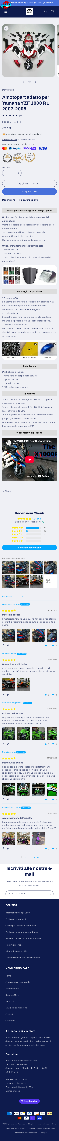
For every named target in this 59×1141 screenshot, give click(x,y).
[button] (6, 11)
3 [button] (30, 857)
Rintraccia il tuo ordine (16, 1008)
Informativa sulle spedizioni (26, 1132)
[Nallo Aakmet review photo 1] (8, 684)
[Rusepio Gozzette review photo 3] (38, 838)
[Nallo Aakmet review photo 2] (23, 684)
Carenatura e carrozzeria (17, 982)
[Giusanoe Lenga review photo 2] (23, 635)
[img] (9, 611)
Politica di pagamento (16, 919)
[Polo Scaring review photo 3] (38, 789)
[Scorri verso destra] (36, 82)
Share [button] (8, 491)
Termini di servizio (14, 945)
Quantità (6, 167)
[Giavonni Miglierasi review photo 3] (38, 733)
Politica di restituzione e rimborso (21, 932)
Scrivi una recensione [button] (29, 548)
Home (8, 976)
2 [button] (26, 857)
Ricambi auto (12, 989)
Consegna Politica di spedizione (20, 926)
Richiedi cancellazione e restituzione (23, 939)
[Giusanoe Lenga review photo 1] (8, 635)
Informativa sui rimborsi (47, 1124)
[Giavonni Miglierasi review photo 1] (8, 733)
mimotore (13, 1124)
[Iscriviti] (50, 893)
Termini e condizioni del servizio (42, 1128)
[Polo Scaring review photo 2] (23, 789)
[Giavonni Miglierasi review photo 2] (23, 733)
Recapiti (43, 1132)
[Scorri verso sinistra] (23, 82)
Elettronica (10, 1001)
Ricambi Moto (12, 995)
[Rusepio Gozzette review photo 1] (8, 838)
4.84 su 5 (37, 519)
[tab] (8, 200)
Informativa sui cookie (16, 951)
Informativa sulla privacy (17, 913)
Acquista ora (29, 191)
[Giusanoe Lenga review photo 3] (38, 635)
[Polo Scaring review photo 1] (8, 789)
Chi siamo (10, 1021)
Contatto (9, 1014)
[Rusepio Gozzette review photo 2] (23, 838)
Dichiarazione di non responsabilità (22, 958)
